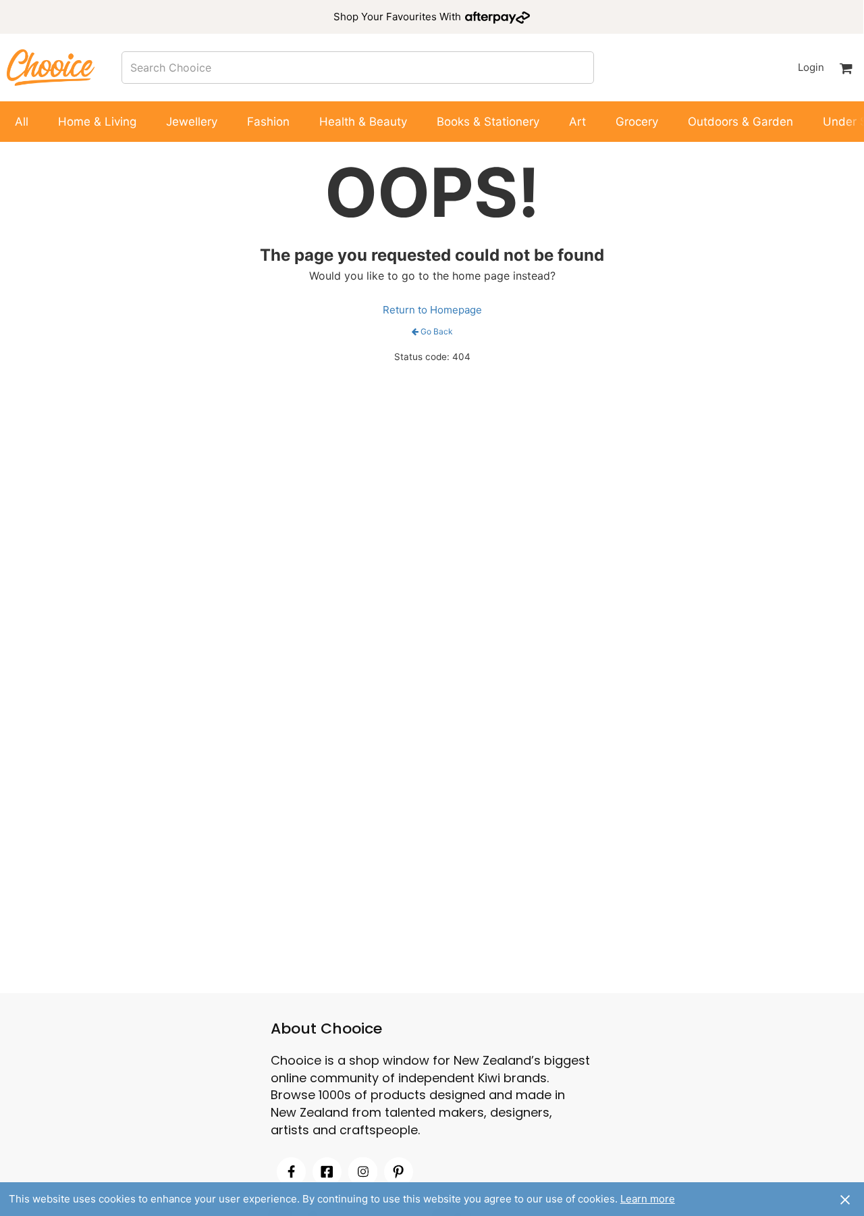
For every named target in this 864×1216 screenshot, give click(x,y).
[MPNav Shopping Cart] (846, 67)
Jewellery (191, 121)
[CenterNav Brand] (50, 67)
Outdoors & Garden (740, 121)
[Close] (845, 1199)
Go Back (437, 331)
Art (577, 121)
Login (810, 67)
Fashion (268, 121)
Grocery (637, 121)
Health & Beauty (363, 121)
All (21, 121)
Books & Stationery (488, 121)
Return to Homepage (432, 309)
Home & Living (97, 121)
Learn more (647, 1198)
